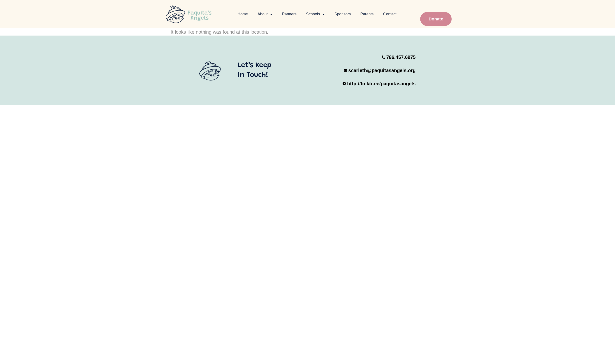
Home (243, 14)
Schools (313, 14)
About (263, 14)
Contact (389, 14)
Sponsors (342, 14)
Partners (289, 14)
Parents (367, 14)
